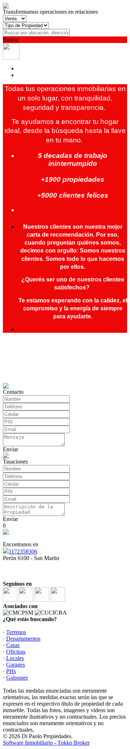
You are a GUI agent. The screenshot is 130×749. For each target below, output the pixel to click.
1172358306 (23, 551)
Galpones (17, 678)
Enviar (10, 449)
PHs (11, 671)
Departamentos (23, 639)
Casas (13, 645)
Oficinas (15, 652)
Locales (15, 658)
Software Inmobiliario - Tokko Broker (46, 743)
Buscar (11, 39)
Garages (15, 665)
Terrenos (16, 632)
